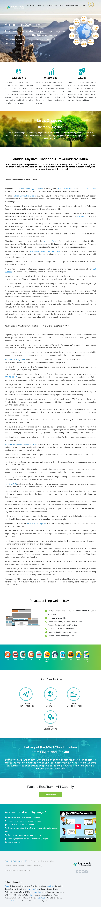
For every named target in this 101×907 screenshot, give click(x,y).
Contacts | (8, 865)
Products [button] (41, 5)
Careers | (15, 865)
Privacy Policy (37, 865)
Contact (83, 5)
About (34, 5)
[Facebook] (77, 871)
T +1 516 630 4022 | (33, 861)
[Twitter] (80, 871)
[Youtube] (83, 871)
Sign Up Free (50, 794)
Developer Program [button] (72, 5)
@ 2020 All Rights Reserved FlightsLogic (18, 870)
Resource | (21, 865)
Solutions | (29, 865)
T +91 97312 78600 (47, 861)
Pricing (61, 5)
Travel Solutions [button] (52, 5)
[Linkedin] (86, 871)
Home (29, 5)
